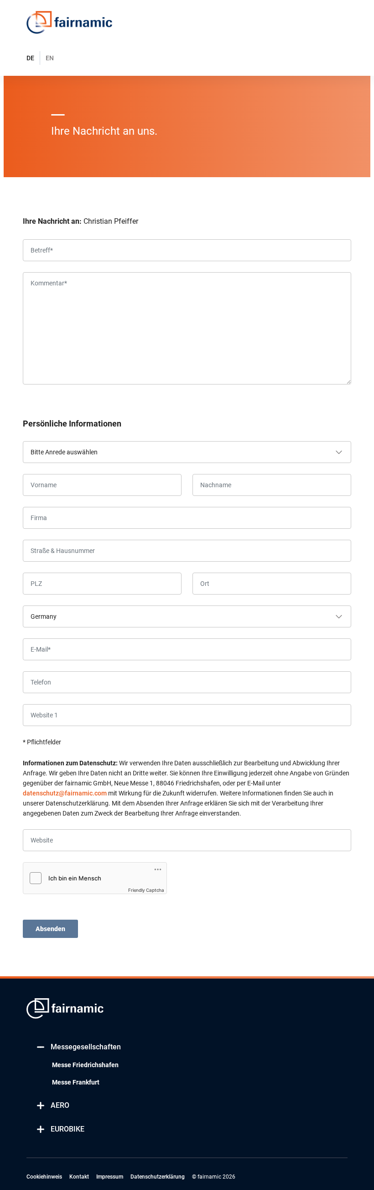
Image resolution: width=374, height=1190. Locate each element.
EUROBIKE (67, 1129)
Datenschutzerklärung (157, 1177)
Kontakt (79, 1177)
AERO (60, 1105)
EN (50, 58)
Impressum (109, 1177)
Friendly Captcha (146, 890)
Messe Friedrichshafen (85, 1065)
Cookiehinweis (44, 1177)
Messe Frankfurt (75, 1082)
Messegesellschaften (86, 1047)
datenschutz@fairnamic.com (65, 793)
